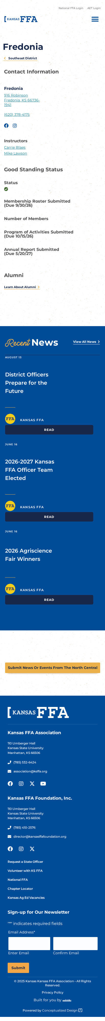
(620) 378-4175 (17, 114)
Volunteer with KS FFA (25, 871)
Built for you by (47, 1000)
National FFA (18, 880)
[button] (95, 19)
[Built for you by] (67, 1000)
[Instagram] (21, 783)
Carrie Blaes (14, 147)
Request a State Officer (25, 862)
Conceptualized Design (60, 1010)
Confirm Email (66, 953)
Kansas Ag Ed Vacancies (26, 898)
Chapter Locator (20, 889)
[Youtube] (43, 783)
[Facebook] (10, 783)
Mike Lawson (15, 153)
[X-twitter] (32, 783)
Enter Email (18, 953)
